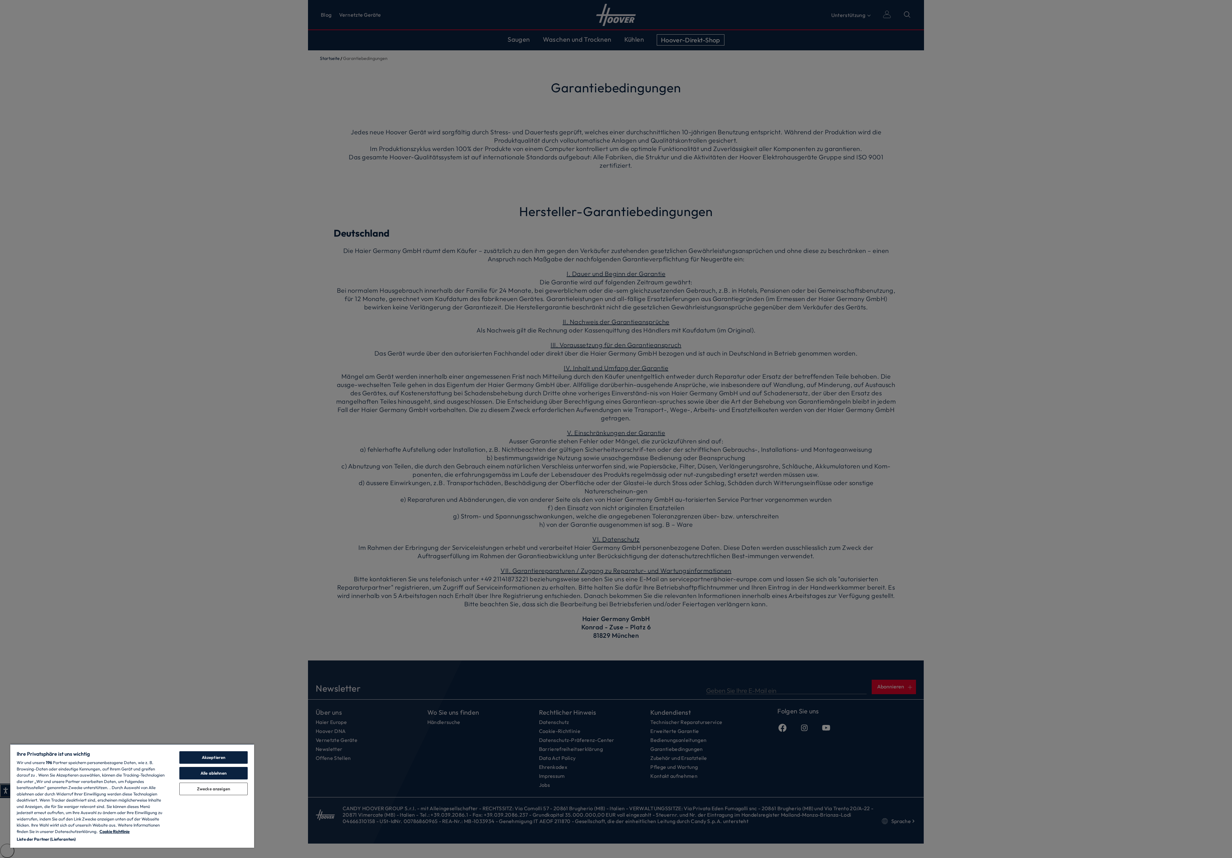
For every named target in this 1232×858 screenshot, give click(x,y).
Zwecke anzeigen (213, 788)
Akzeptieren (213, 757)
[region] (132, 796)
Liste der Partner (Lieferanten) (46, 839)
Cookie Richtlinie (114, 831)
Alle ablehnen (214, 773)
